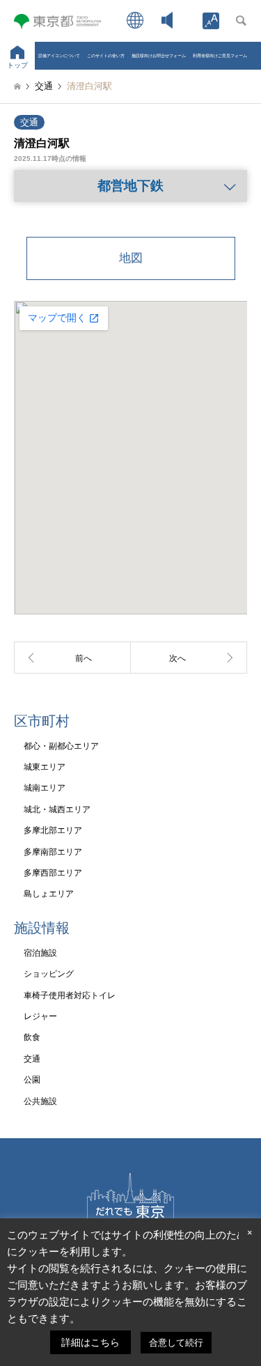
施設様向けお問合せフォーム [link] (159, 55)
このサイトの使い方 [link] (106, 55)
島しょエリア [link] (49, 894)
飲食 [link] (32, 1037)
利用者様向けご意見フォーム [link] (220, 55)
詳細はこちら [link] (90, 1342)
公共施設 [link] (40, 1101)
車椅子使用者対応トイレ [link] (70, 995)
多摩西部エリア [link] (53, 873)
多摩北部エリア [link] (53, 830)
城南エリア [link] (44, 788)
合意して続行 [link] (176, 1342)
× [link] (250, 1232)
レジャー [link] (40, 1016)
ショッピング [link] (49, 974)
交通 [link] (29, 122)
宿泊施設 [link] (40, 953)
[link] (211, 21)
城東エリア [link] (44, 767)
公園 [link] (32, 1080)
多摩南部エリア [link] (53, 852)
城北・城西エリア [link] (57, 809)
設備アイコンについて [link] (59, 55)
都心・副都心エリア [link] (61, 746)
